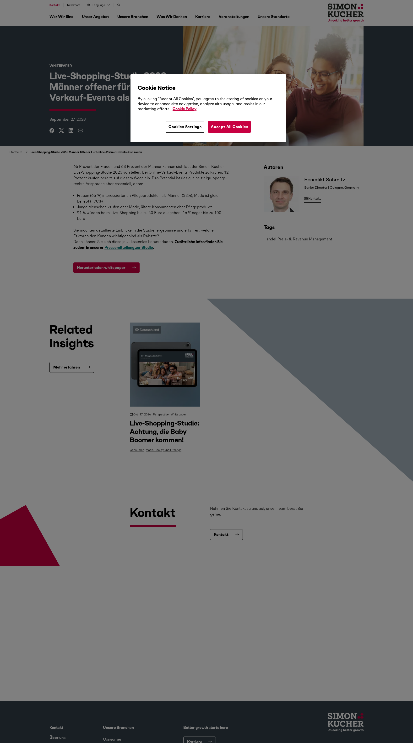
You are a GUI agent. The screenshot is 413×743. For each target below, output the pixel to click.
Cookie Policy (184, 109)
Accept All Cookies (229, 127)
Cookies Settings (185, 127)
